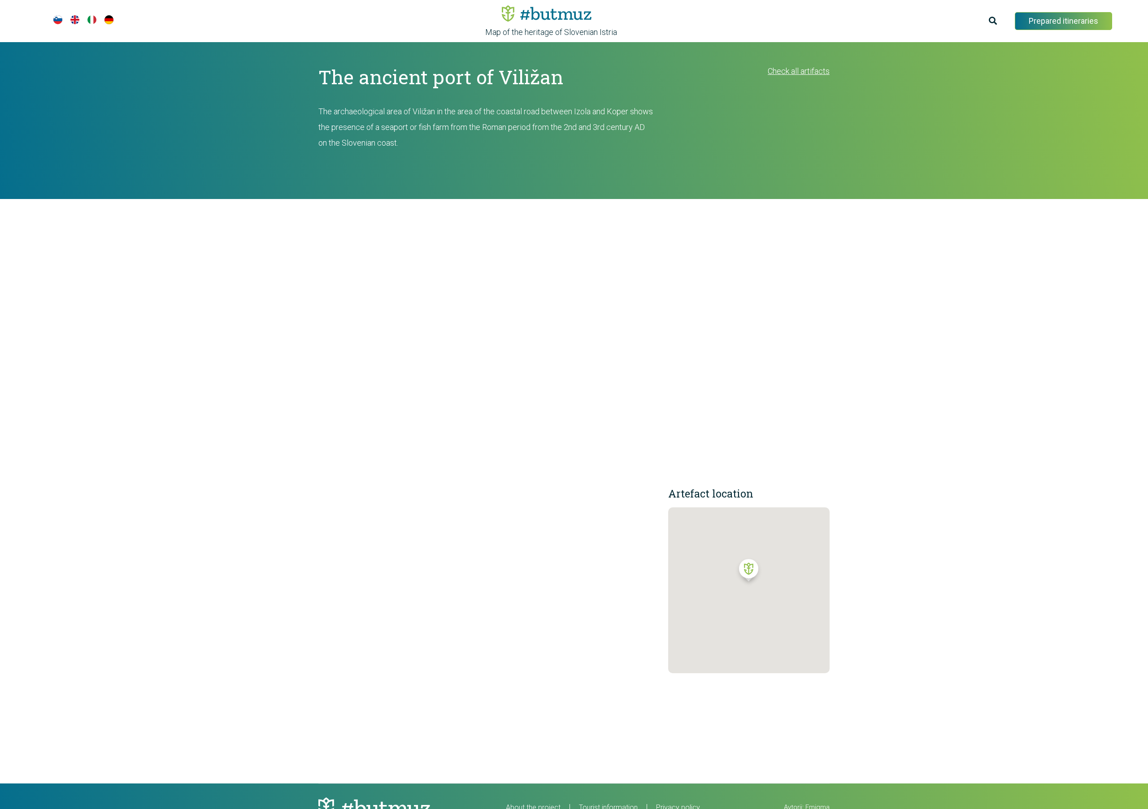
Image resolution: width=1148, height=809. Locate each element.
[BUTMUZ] (546, 13)
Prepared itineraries (1063, 21)
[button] (748, 572)
